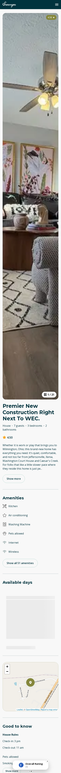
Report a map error (49, 709)
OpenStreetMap (33, 709)
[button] (34, 691)
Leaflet (20, 709)
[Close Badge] (47, 761)
